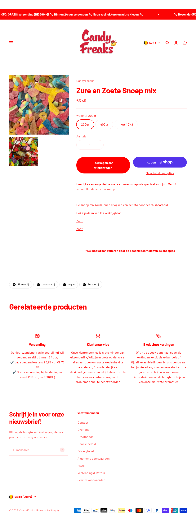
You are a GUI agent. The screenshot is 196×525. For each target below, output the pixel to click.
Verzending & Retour (91, 473)
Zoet (79, 229)
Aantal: (81, 136)
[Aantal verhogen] (97, 145)
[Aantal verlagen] (82, 145)
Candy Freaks (85, 80)
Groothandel (86, 437)
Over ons (83, 429)
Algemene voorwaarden (94, 458)
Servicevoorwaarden (91, 480)
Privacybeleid (87, 451)
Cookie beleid (87, 444)
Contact (83, 422)
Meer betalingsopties (160, 173)
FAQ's (81, 465)
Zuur (79, 221)
